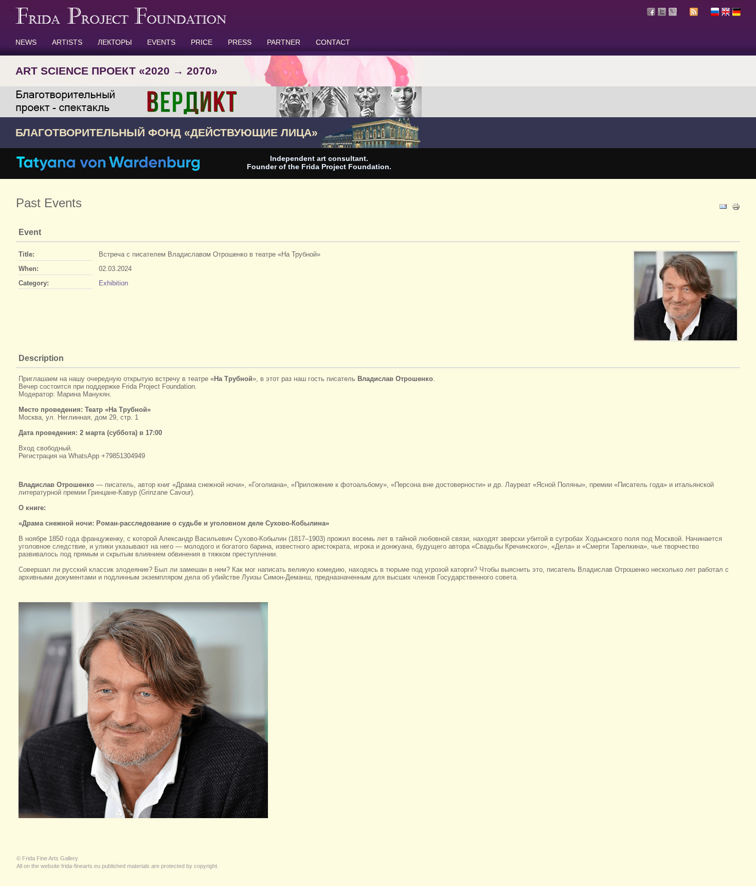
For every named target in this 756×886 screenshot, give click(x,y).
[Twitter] (662, 12)
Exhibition (113, 283)
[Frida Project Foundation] (120, 21)
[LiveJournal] (673, 12)
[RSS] (694, 13)
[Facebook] (651, 12)
